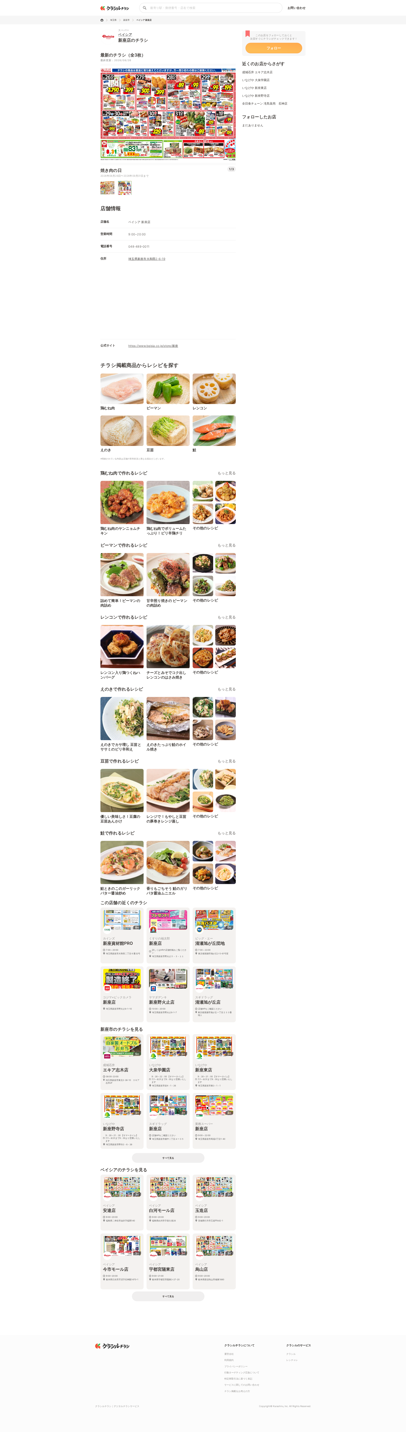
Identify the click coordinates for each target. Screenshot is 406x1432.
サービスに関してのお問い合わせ (241, 1384)
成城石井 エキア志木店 (257, 72)
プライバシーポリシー (236, 1366)
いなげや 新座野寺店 (256, 95)
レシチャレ (292, 1360)
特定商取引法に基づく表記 (238, 1378)
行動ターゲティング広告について (241, 1372)
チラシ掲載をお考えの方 (237, 1391)
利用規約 (229, 1360)
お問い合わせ (297, 8)
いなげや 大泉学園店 (256, 80)
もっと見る (227, 473)
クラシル (291, 1353)
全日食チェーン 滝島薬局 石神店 (264, 103)
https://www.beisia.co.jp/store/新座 (153, 346)
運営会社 (229, 1353)
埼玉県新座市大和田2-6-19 (146, 259)
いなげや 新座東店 (254, 88)
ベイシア (125, 34)
